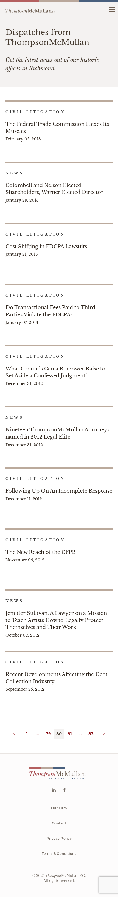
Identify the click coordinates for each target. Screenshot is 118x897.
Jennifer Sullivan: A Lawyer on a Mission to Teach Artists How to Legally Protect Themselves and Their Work (56, 620)
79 (48, 733)
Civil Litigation (35, 112)
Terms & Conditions (59, 853)
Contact (59, 823)
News (14, 173)
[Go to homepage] (30, 9)
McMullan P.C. (65, 876)
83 (91, 733)
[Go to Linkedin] (53, 790)
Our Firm (59, 808)
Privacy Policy (59, 838)
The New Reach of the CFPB (40, 552)
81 (70, 733)
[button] (112, 9)
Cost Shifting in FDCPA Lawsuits (46, 247)
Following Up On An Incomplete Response (58, 491)
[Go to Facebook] (64, 790)
